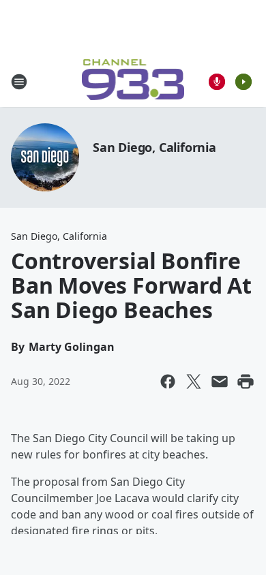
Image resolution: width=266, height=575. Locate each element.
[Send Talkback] (217, 82)
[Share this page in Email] (219, 381)
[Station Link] (133, 81)
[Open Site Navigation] (19, 82)
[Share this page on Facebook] (167, 381)
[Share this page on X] (193, 381)
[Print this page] (245, 381)
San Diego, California (154, 147)
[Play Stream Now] (243, 82)
